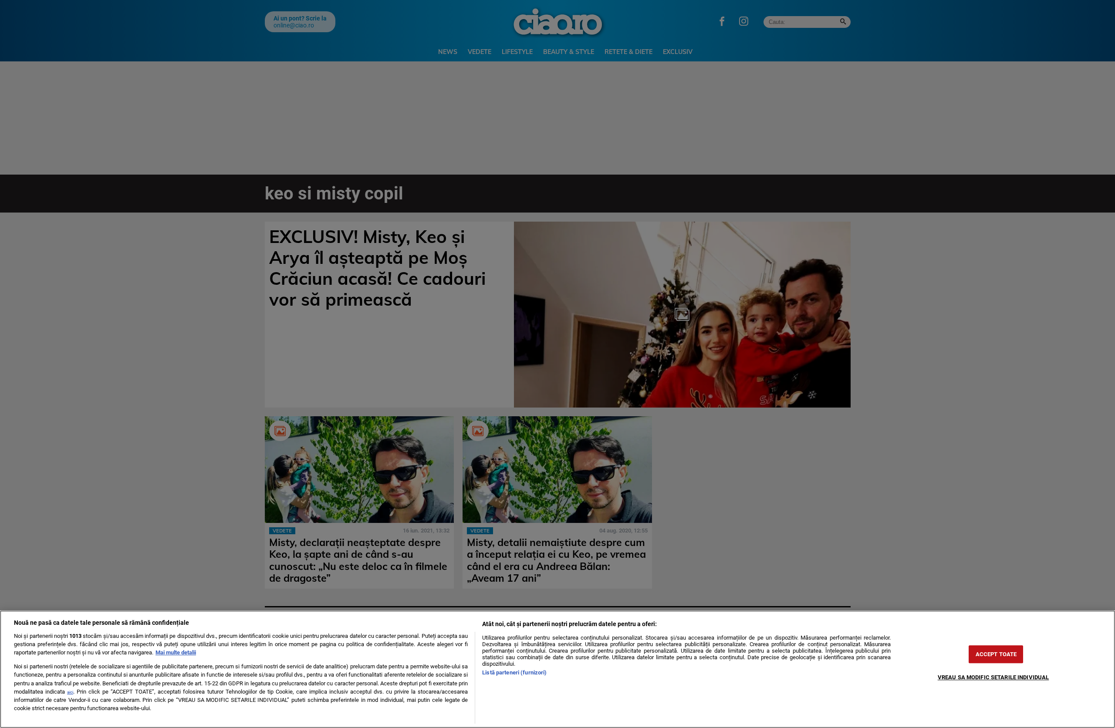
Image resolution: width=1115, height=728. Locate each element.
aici (70, 692)
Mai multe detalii (175, 652)
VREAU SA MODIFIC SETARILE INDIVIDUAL (993, 677)
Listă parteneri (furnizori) (514, 672)
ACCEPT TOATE (996, 654)
